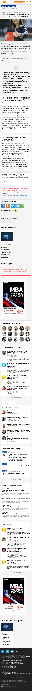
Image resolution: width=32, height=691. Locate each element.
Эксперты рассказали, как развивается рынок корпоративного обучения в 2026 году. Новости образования (6, 252)
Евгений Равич (11, 368)
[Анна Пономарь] (4, 333)
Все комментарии (16, 397)
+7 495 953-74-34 (18, 671)
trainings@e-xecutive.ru (17, 663)
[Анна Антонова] (16, 339)
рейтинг (11, 143)
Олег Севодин (11, 380)
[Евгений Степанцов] (27, 339)
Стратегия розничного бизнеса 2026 (18, 466)
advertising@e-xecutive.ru (11, 665)
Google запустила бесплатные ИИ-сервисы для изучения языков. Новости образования (17, 353)
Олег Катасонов (11, 563)
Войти (4, 273)
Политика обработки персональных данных (11, 660)
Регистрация (30, 2)
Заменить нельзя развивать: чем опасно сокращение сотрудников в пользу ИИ (17, 438)
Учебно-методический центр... (15, 471)
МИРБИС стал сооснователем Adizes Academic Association (16, 513)
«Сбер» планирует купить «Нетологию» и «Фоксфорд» (13, 79)
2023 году (17, 110)
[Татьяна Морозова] (27, 333)
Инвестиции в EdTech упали (13, 85)
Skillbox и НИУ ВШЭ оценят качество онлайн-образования (16, 88)
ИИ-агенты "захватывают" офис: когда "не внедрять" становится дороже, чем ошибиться (17, 550)
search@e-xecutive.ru (16, 662)
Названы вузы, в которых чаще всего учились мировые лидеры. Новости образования (18, 388)
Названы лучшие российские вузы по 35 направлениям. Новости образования (18, 365)
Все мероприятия (16, 479)
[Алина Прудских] (4, 328)
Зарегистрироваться (21, 195)
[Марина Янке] (21, 339)
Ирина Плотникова (12, 391)
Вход (27, 2)
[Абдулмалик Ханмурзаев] (21, 333)
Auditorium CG (11, 464)
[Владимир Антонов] (10, 333)
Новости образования (11, 218)
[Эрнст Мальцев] (16, 328)
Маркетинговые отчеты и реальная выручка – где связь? (17, 418)
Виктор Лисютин (11, 441)
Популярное (8, 403)
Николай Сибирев (12, 553)
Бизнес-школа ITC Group (13, 452)
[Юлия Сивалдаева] (4, 339)
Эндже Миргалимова (12, 414)
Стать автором (20, 2)
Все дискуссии (16, 572)
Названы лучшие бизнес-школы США (16, 76)
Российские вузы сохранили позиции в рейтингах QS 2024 (16, 73)
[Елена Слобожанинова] (10, 328)
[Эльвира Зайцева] (27, 328)
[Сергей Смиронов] (10, 339)
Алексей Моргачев (12, 425)
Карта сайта (4, 668)
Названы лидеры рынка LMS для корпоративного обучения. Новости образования (17, 377)
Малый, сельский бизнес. (14, 528)
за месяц (16, 407)
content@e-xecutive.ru (11, 666)
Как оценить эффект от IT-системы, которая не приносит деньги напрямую (18, 430)
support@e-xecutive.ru (12, 667)
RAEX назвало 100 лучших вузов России (11, 506)
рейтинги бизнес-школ (7, 221)
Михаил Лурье (11, 529)
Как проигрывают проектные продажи (18, 424)
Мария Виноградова (12, 355)
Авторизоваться (7, 195)
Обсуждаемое (23, 403)
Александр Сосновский (13, 420)
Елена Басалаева (11, 540)
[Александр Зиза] (16, 333)
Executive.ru (28, 656)
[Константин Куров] (21, 328)
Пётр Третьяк (11, 433)
